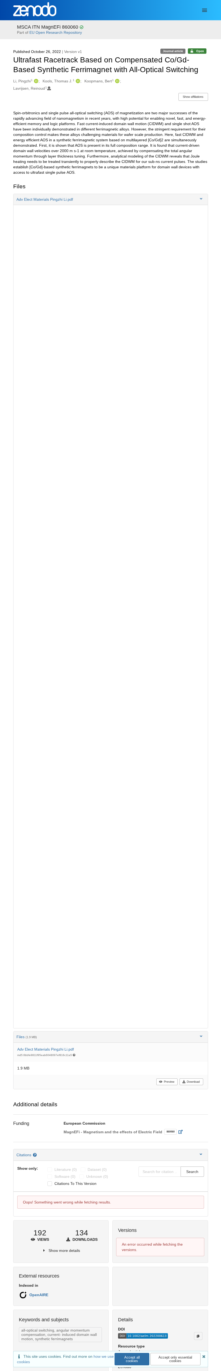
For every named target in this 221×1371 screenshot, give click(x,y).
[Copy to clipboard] (198, 1336)
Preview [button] (169, 1081)
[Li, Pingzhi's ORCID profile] (35, 81)
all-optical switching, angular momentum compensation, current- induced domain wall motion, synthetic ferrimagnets (59, 1334)
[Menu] (204, 10)
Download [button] (193, 1081)
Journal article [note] (173, 51)
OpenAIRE (38, 1295)
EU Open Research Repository (55, 32)
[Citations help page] (35, 1155)
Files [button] (26, 1037)
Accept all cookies (132, 1359)
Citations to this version (75, 1183)
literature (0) (65, 1169)
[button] (110, 199)
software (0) (64, 1176)
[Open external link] (182, 1132)
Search (192, 1171)
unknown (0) (97, 1176)
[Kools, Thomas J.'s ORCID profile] (77, 81)
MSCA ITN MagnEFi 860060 (48, 27)
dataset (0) (97, 1169)
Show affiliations (193, 96)
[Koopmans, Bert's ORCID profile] (116, 81)
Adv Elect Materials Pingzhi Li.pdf (45, 1049)
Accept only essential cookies (175, 1359)
